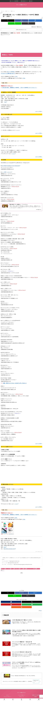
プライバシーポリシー (7, 696)
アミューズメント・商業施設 (31, 568)
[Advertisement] (21, 44)
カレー (22, 568)
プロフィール (21, 696)
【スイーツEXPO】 (11, 71)
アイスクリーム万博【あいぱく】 (8, 73)
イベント (38, 568)
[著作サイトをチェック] (11, 602)
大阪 (25, 568)
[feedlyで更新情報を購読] (32, 604)
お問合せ (35, 696)
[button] (28, 23)
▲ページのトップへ (39, 551)
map (5, 102)
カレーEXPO (8, 568)
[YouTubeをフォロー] (11, 604)
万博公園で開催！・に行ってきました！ (19, 87)
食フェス (3, 568)
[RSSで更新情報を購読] (21, 607)
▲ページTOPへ (39, 111)
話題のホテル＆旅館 (35, 695)
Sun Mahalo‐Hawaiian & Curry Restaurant (10, 165)
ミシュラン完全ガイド (21, 695)
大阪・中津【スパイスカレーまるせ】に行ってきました (15, 383)
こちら (16, 76)
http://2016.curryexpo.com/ (9, 548)
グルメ (12, 568)
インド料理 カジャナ (6, 172)
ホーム (7, 695)
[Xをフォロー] (32, 602)
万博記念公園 (17, 568)
